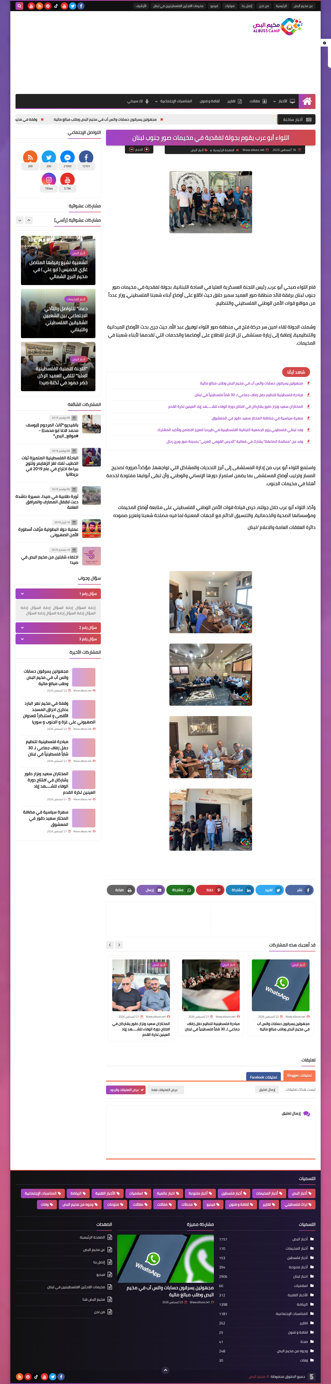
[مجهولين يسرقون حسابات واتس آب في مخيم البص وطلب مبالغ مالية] (83, 677)
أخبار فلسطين (232, 1193)
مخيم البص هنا (93, 1299)
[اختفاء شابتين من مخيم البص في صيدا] (91, 556)
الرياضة (76, 1193)
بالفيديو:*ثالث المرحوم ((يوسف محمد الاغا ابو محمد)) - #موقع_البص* (52, 430)
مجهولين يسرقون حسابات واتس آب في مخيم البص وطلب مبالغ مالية (156, 119)
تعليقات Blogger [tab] (299, 1075)
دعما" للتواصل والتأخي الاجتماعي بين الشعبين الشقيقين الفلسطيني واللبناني (65, 266)
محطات (187, 1204)
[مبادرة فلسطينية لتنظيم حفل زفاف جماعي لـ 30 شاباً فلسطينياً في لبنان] (83, 747)
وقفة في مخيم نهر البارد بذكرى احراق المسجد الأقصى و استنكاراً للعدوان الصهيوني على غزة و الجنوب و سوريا (59, 712)
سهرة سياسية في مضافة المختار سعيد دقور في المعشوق (257, 418)
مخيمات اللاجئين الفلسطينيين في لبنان (178, 6)
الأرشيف (141, 6)
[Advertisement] (110, 52)
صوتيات (230, 6)
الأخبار (283, 101)
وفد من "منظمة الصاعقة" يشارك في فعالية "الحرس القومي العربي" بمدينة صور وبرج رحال (235, 441)
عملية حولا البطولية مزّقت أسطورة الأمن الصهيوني (48, 531)
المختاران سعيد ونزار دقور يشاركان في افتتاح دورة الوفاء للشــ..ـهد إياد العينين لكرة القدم (235, 406)
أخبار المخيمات (267, 1193)
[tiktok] (56, 6)
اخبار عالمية (166, 1193)
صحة (304, 1341)
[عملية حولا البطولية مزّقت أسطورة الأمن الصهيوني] (91, 528)
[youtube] (64, 6)
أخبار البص (299, 1193)
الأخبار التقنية (105, 1193)
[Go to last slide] (119, 945)
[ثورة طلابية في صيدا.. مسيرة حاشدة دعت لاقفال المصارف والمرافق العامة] (91, 495)
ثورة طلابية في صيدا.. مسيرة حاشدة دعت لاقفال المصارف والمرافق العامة (47, 501)
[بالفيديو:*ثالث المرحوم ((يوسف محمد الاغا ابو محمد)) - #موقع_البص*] (91, 424)
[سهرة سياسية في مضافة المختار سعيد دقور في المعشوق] (83, 818)
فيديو (214, 6)
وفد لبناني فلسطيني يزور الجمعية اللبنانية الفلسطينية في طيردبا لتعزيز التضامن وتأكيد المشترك (230, 429)
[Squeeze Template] (311, 1377)
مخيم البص (257, 1376)
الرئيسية (281, 6)
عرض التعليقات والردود (124, 1090)
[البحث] (19, 6)
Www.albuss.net (200, 1302)
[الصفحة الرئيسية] (307, 101)
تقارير (231, 101)
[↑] (165, 1370)
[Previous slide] (29, 220)
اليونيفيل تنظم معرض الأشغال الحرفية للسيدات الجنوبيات (64, 375)
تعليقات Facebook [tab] (263, 1077)
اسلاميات (136, 1193)
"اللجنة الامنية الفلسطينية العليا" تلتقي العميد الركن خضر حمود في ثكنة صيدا (62, 322)
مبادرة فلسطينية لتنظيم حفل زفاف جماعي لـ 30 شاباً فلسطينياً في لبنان (249, 394)
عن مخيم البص (303, 6)
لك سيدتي (135, 101)
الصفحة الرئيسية (223, 150)
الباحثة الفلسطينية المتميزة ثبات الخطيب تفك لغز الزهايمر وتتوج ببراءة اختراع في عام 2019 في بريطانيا (50, 466)
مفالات (162, 1204)
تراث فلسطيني (296, 1204)
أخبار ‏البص (197, 150)
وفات (45, 1204)
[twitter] (72, 6)
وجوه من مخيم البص (78, 1204)
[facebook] (81, 6)
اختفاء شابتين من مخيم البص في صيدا (49, 559)
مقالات (255, 101)
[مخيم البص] (277, 26)
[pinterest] (47, 6)
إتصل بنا (247, 6)
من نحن (264, 6)
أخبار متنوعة (198, 1193)
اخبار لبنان (300, 1276)
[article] (161, 919)
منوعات (113, 1204)
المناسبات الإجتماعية (176, 101)
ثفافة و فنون (210, 101)
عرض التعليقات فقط (165, 1090)
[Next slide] (110, 945)
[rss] (39, 6)
